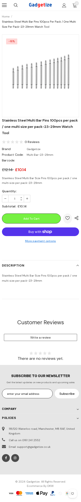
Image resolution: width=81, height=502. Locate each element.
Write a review (40, 337)
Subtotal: (9, 206)
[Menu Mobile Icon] (4, 5)
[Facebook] (6, 458)
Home (6, 16)
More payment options (40, 241)
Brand (6, 149)
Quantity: (9, 191)
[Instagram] (15, 458)
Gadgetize (33, 149)
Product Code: (13, 155)
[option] (40, 73)
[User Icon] (64, 5)
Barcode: (8, 160)
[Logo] (40, 5)
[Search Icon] (16, 5)
